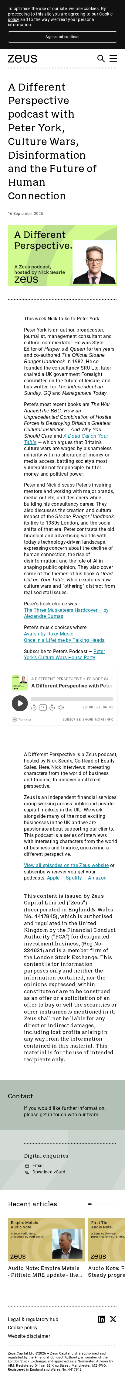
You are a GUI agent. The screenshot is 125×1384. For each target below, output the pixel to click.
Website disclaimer (29, 1336)
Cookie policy (23, 1328)
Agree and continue (62, 37)
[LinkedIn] (101, 1319)
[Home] (22, 65)
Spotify (74, 878)
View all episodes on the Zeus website (66, 865)
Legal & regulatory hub (33, 1319)
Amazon (97, 878)
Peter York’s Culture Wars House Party (64, 655)
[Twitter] (113, 1319)
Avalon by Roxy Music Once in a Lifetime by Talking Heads (64, 637)
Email (37, 1165)
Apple (53, 878)
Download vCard (48, 1172)
